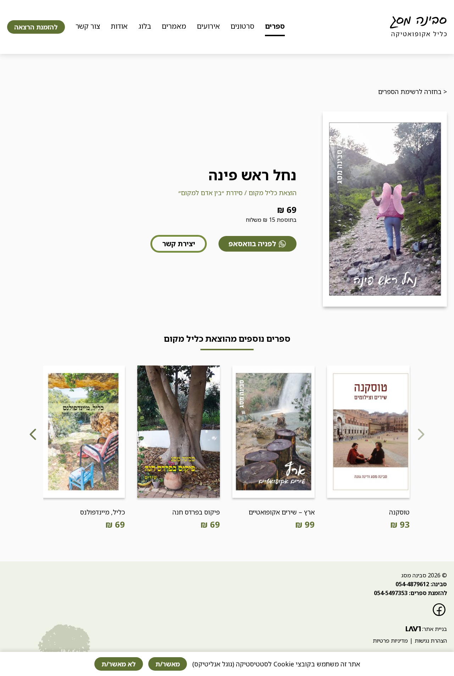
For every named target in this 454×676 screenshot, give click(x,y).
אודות (119, 26)
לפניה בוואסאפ (252, 243)
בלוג (144, 26)
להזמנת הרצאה (36, 27)
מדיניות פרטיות (390, 640)
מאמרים (174, 26)
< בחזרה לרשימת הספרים (412, 91)
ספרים (275, 26)
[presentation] (420, 435)
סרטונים (242, 26)
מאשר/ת (167, 664)
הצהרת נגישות (431, 640)
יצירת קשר (178, 243)
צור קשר (88, 26)
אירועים (208, 26)
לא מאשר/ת (118, 664)
